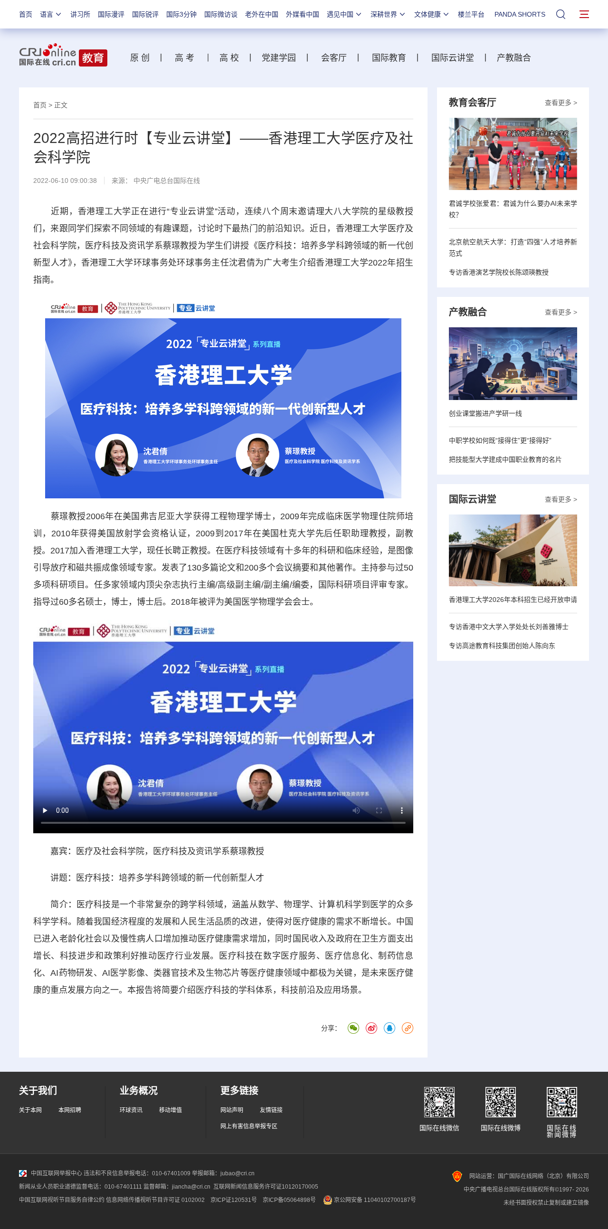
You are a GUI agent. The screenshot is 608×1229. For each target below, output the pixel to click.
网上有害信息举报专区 (248, 1126)
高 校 (232, 58)
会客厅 (332, 58)
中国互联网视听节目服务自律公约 (61, 1200)
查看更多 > (561, 102)
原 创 (143, 58)
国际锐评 (145, 14)
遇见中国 (340, 14)
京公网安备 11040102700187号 (374, 1200)
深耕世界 (383, 14)
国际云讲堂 (451, 58)
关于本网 (30, 1110)
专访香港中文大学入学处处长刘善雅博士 (509, 626)
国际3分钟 (181, 14)
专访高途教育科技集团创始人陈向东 (502, 645)
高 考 (184, 58)
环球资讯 (131, 1110)
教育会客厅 (472, 102)
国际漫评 (111, 14)
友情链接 (271, 1110)
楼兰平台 (471, 14)
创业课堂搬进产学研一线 (485, 413)
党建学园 (278, 58)
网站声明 (231, 1110)
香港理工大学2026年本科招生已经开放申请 (513, 599)
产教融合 (516, 58)
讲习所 (80, 14)
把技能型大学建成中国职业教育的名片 (505, 459)
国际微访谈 (221, 14)
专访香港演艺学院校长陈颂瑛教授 (499, 272)
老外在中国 (261, 14)
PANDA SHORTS (519, 14)
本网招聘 (69, 1110)
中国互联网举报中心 (56, 1173)
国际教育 (389, 58)
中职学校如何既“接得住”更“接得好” (500, 440)
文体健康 (427, 14)
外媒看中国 (302, 14)
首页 (25, 14)
